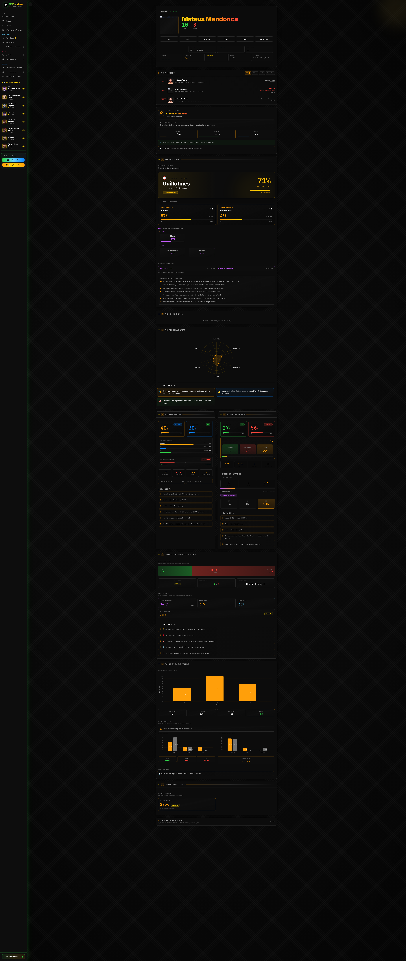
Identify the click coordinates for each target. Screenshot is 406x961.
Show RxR (270, 73)
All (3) (248, 73)
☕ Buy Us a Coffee (15, 165)
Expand (272, 820)
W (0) (255, 73)
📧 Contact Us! (14, 160)
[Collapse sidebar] (30, 4)
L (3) (262, 73)
